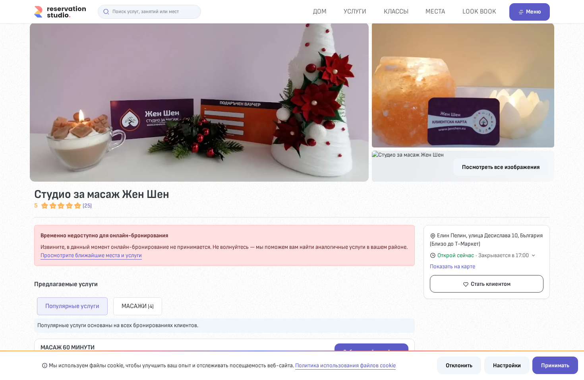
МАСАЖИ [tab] (138, 306)
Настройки (507, 365)
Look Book (479, 11)
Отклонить (459, 365)
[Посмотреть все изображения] (292, 102)
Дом (320, 11)
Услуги (355, 11)
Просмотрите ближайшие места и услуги (91, 255)
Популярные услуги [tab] (72, 306)
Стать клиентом (491, 284)
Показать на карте (452, 266)
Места (435, 11)
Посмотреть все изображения (501, 167)
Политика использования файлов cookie (345, 365)
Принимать (555, 365)
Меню (533, 12)
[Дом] (60, 11)
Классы (396, 11)
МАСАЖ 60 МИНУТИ (68, 347)
